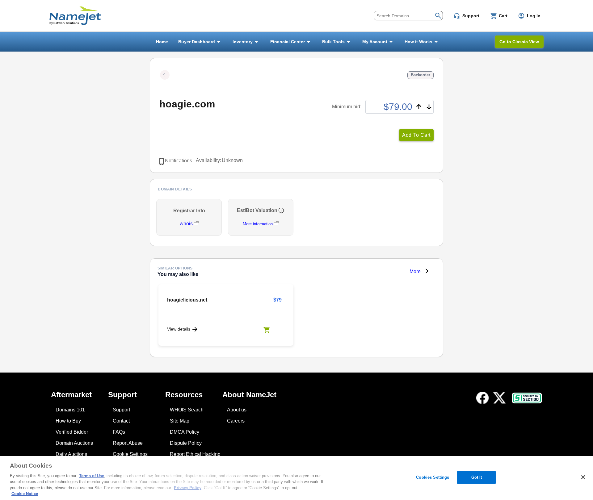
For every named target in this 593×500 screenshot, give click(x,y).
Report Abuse (128, 443)
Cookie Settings (130, 454)
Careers (236, 420)
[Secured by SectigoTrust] (527, 398)
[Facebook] (482, 398)
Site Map (179, 420)
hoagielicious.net (187, 299)
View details (178, 329)
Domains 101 (70, 409)
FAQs (119, 432)
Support (121, 409)
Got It (476, 477)
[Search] (438, 15)
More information (258, 224)
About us (236, 409)
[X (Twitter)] (499, 398)
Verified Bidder (72, 432)
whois (187, 223)
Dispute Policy (186, 443)
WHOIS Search (187, 409)
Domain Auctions (74, 443)
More (415, 271)
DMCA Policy (184, 432)
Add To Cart (416, 135)
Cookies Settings (432, 477)
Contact (121, 420)
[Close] (583, 477)
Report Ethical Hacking (195, 454)
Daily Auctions (71, 454)
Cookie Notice (24, 493)
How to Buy (68, 420)
